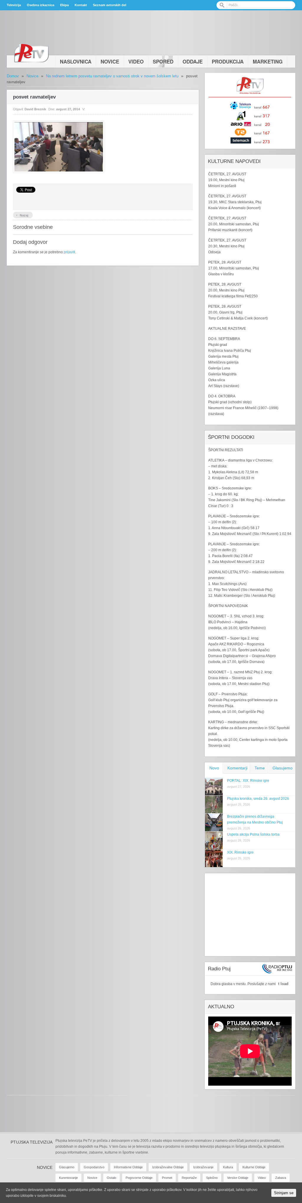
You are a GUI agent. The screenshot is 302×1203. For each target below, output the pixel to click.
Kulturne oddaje (253, 1167)
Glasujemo (283, 768)
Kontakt (81, 5)
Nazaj (22, 215)
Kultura (228, 1167)
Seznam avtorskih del (109, 5)
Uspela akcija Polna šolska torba (253, 834)
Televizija (14, 5)
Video (136, 61)
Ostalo (111, 1177)
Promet (167, 1177)
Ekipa (64, 5)
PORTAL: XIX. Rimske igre (248, 781)
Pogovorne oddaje (139, 1177)
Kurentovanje (68, 1177)
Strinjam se (283, 1193)
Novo (214, 768)
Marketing (268, 61)
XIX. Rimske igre (240, 852)
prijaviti (69, 252)
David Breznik (35, 109)
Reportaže (189, 1177)
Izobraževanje (203, 1167)
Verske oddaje (237, 1177)
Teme (260, 768)
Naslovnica (75, 61)
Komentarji (237, 768)
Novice (110, 61)
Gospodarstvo (94, 1167)
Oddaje (193, 61)
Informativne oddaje (128, 1167)
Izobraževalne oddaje (168, 1167)
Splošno (212, 1177)
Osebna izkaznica (40, 5)
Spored (163, 61)
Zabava (280, 1177)
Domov (13, 76)
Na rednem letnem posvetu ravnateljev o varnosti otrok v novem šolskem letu (112, 76)
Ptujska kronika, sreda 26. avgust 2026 (258, 799)
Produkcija (228, 61)
